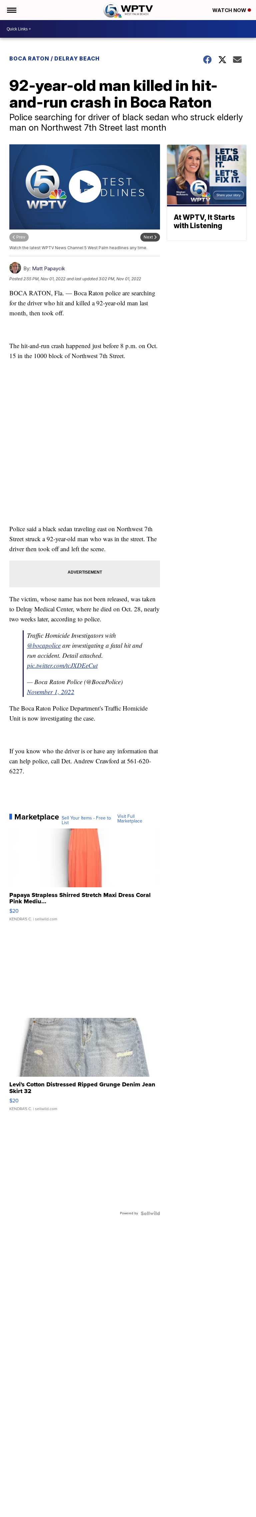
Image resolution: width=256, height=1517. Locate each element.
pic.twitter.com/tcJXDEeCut (62, 665)
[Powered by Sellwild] (150, 1213)
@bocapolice (44, 645)
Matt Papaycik (48, 268)
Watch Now (230, 10)
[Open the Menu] (11, 10)
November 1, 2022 (50, 692)
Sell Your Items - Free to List (86, 820)
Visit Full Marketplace (129, 818)
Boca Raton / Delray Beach (54, 58)
